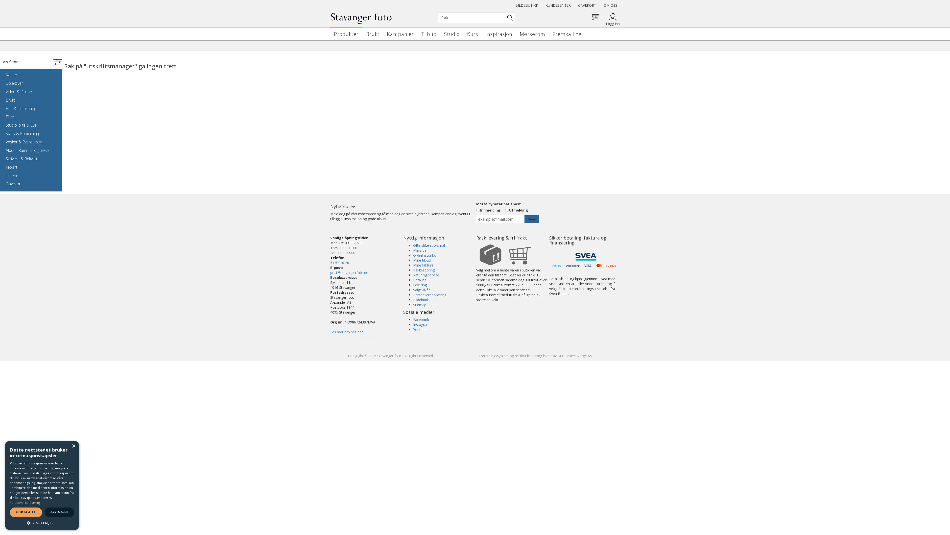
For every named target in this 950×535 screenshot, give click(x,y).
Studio (452, 34)
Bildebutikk (526, 5)
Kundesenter (558, 5)
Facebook (421, 319)
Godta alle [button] (26, 512)
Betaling (419, 280)
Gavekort (587, 5)
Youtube (420, 329)
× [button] (73, 446)
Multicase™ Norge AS (575, 355)
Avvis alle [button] (59, 512)
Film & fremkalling (21, 108)
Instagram (421, 324)
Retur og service (426, 275)
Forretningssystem (494, 355)
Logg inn (613, 23)
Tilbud (429, 34)
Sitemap (419, 304)
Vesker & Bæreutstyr (24, 142)
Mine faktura (423, 265)
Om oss (610, 5)
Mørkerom (532, 34)
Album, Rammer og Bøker (28, 150)
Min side (420, 250)
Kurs (472, 34)
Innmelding (490, 210)
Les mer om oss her (346, 332)
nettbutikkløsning (528, 355)
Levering (420, 285)
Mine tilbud (422, 260)
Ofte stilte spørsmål (429, 245)
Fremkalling (567, 34)
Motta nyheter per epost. (499, 204)
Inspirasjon (499, 34)
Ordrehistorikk (424, 255)
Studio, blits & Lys (21, 125)
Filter (10, 117)
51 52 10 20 (339, 262)
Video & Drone (19, 91)
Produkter (346, 34)
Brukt (373, 34)
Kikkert (11, 167)
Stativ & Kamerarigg (23, 133)
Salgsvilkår (421, 290)
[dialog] (42, 485)
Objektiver (14, 83)
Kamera (13, 75)
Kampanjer (400, 34)
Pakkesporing (424, 270)
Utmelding (518, 210)
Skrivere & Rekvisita (23, 158)
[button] (42, 522)
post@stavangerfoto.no (349, 272)
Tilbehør (13, 175)
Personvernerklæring (429, 295)
